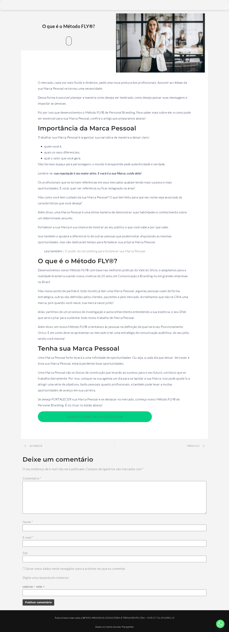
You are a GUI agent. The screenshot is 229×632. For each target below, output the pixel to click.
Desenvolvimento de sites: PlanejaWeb (114, 626)
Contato (156, 5)
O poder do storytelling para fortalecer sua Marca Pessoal (105, 251)
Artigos (140, 5)
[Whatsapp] (220, 624)
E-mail (28, 537)
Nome (28, 522)
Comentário (32, 478)
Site (25, 553)
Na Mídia (113, 5)
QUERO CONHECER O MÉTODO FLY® (95, 417)
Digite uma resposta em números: (46, 577)
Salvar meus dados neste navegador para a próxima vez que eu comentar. (75, 568)
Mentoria (93, 5)
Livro (127, 5)
